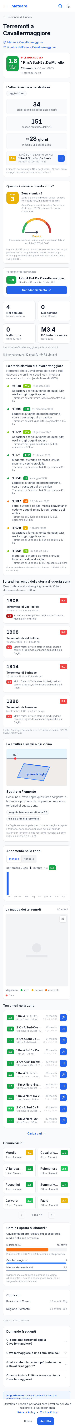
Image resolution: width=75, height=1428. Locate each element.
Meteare (19, 6)
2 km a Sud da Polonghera (29, 1107)
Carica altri (34, 1133)
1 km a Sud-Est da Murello (42, 62)
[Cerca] (60, 6)
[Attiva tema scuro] (68, 6)
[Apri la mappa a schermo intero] (62, 918)
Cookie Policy (49, 1412)
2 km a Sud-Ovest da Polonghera (29, 1027)
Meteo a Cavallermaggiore (25, 42)
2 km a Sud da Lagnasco (28, 1038)
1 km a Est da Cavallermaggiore (29, 1050)
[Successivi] (51, 1215)
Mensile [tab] (14, 858)
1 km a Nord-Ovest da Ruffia (29, 1118)
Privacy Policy (26, 1412)
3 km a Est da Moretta (29, 1061)
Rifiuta (28, 1421)
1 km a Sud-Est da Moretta (29, 1073)
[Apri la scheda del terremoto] (61, 158)
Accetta (45, 1421)
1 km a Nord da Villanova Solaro (29, 1096)
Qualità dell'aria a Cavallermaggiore (31, 47)
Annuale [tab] (29, 858)
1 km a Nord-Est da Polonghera (28, 1084)
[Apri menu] (5, 6)
